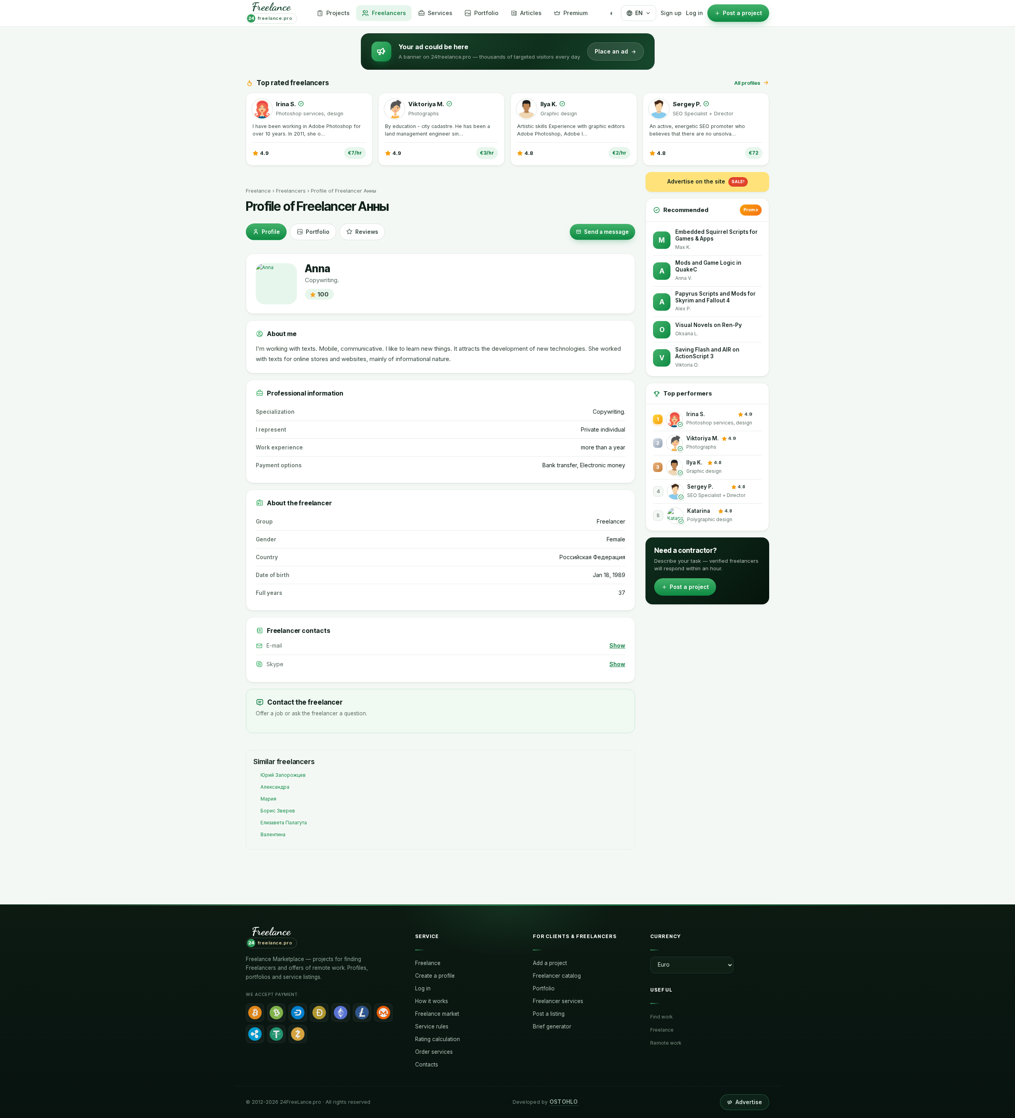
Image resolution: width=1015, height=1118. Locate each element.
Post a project (689, 586)
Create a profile (435, 976)
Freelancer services (558, 1001)
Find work (661, 1017)
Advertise (748, 1102)
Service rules (431, 1026)
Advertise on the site (706, 181)
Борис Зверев (277, 811)
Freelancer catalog (557, 976)
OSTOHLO (564, 1102)
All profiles (747, 83)
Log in (694, 13)
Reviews (366, 232)
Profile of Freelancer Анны (343, 190)
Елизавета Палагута (283, 823)
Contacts (426, 1064)
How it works (431, 1001)
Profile (271, 232)
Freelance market (437, 1014)
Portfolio (317, 232)
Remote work (666, 1043)
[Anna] (276, 283)
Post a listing (549, 1014)
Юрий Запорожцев (283, 775)
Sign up (671, 13)
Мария (268, 799)
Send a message (606, 232)
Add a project (550, 963)
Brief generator (552, 1026)
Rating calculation (437, 1039)
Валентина (272, 834)
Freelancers (291, 190)
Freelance (258, 190)
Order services (434, 1052)
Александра (274, 787)
